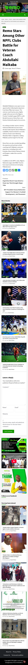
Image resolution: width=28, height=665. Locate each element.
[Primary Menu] (2, 14)
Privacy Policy (17, 652)
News (4, 221)
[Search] (25, 14)
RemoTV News (16, 68)
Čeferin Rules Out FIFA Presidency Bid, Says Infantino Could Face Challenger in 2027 (13, 309)
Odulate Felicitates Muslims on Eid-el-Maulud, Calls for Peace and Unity (13, 613)
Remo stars (11, 174)
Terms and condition (17, 655)
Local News (8, 609)
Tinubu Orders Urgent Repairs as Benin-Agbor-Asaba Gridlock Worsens (13, 528)
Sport (4, 27)
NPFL (6, 174)
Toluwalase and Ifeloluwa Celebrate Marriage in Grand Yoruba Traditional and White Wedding (14, 585)
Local (4, 609)
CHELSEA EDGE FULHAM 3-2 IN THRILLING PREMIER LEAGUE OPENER (14, 281)
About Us (8, 652)
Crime (4, 637)
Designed (8, 662)
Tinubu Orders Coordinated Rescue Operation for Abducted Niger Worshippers (12, 556)
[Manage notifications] (24, 662)
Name (5, 407)
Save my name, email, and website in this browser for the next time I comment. (13, 424)
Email (17, 407)
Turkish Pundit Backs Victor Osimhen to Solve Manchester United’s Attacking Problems (13, 366)
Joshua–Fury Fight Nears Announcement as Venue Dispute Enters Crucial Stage (14, 253)
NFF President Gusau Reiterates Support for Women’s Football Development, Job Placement (14, 191)
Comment (6, 387)
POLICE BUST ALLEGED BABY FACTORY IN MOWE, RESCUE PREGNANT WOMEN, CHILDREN (13, 642)
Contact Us (7, 655)
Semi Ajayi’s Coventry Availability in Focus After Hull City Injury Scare (14, 225)
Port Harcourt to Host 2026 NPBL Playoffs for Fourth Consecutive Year (14, 337)
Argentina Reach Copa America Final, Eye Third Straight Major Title (13, 182)
